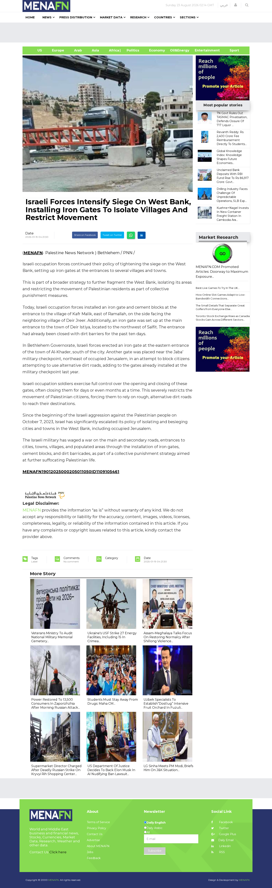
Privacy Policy (96, 828)
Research (138, 17)
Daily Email (226, 840)
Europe (58, 50)
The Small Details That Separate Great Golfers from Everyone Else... (220, 307)
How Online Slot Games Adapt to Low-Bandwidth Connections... (220, 296)
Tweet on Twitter (112, 234)
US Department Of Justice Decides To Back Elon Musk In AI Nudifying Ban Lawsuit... (111, 770)
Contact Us (94, 834)
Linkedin (224, 846)
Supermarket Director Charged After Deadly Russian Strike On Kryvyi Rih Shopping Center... (56, 770)
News (47, 17)
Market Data (111, 17)
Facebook (225, 822)
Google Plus (227, 834)
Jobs (90, 852)
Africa (113, 50)
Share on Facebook (85, 234)
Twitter (223, 828)
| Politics (132, 50)
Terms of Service (98, 822)
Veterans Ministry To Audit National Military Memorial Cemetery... (52, 637)
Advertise (93, 840)
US (35, 50)
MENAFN (33, 252)
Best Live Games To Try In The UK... (218, 287)
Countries (163, 17)
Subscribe (154, 850)
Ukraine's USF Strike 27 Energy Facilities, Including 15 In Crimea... (112, 637)
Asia (95, 50)
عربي (224, 5)
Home (30, 17)
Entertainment (201, 50)
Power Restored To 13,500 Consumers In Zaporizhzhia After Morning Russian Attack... (55, 703)
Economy (157, 50)
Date (29, 233)
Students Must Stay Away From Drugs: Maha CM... (112, 701)
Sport (232, 50)
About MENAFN (98, 846)
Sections (188, 17)
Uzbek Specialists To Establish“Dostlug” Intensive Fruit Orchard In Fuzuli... (166, 703)
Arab (78, 50)
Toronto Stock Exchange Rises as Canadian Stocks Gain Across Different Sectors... (223, 317)
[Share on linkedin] (142, 235)
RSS (221, 852)
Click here (58, 852)
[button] (235, 5)
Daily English (156, 822)
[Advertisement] (137, 32)
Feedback (94, 858)
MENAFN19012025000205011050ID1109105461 (71, 471)
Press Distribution (75, 17)
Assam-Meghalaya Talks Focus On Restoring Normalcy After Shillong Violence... (168, 637)
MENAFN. (53, 879)
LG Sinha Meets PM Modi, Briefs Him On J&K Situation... (168, 768)
